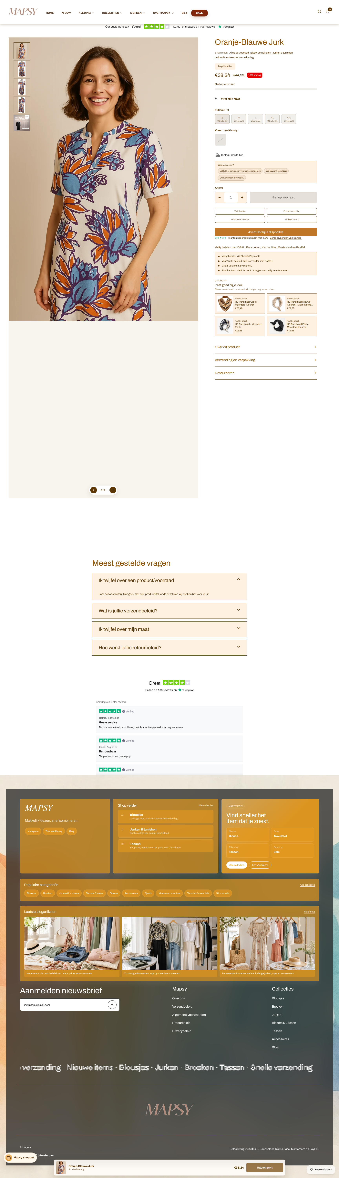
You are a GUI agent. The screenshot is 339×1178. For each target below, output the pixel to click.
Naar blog (309, 911)
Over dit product (227, 347)
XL (272, 117)
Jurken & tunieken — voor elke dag (234, 57)
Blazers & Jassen (284, 1022)
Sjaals (148, 893)
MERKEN (136, 13)
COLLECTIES (110, 13)
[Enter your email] (112, 1004)
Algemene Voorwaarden (189, 1014)
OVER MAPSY (161, 13)
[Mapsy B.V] (23, 18)
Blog (184, 13)
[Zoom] (192, 43)
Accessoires (131, 893)
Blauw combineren (260, 52)
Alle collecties (206, 805)
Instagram (33, 831)
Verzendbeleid (182, 1006)
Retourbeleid (181, 1022)
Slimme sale (222, 893)
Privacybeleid (181, 1031)
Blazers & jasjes (94, 893)
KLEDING (85, 13)
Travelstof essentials (198, 893)
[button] (320, 12)
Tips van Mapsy (54, 831)
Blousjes (31, 893)
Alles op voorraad (239, 52)
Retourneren (224, 373)
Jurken (276, 1014)
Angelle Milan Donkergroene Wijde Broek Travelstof (52, 1162)
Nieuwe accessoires (169, 893)
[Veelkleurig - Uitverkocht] (220, 140)
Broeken (47, 893)
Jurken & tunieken (282, 52)
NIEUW (66, 13)
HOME (50, 13)
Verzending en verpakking (235, 360)
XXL (289, 117)
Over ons (178, 998)
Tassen (114, 893)
